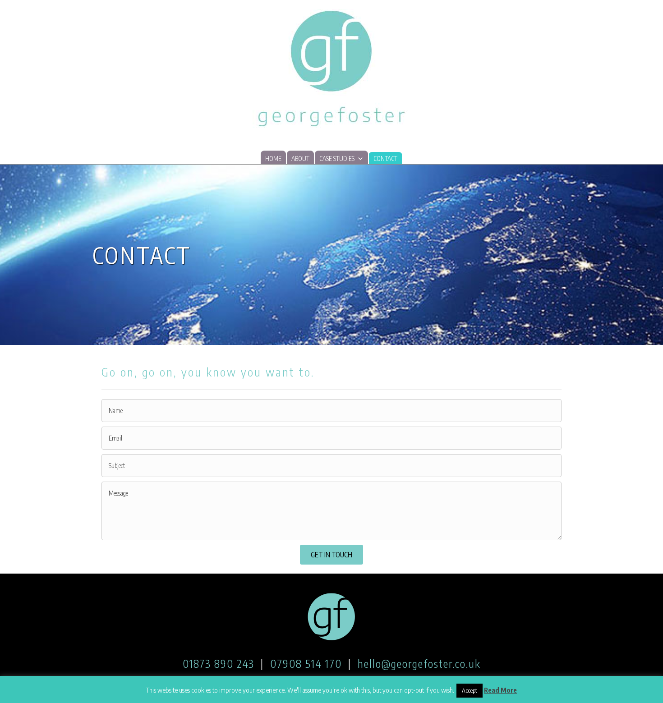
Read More (500, 690)
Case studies (337, 158)
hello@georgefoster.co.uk (419, 663)
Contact (385, 158)
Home (273, 158)
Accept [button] (469, 690)
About (300, 158)
